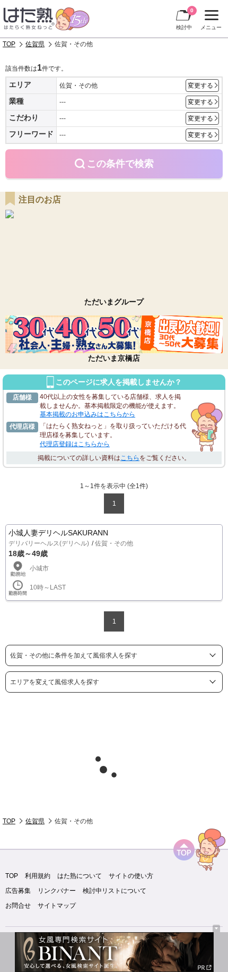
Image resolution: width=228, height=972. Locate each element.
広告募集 (18, 890)
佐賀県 (35, 44)
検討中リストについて (114, 890)
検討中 (185, 18)
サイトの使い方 (131, 876)
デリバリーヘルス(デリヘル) (48, 543)
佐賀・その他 (114, 543)
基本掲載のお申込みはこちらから (87, 414)
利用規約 (37, 876)
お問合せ (18, 905)
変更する (200, 85)
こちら (129, 458)
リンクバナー (57, 890)
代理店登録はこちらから (75, 444)
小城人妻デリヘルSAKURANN (58, 532)
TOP (9, 44)
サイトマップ (57, 905)
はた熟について (79, 876)
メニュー (210, 21)
